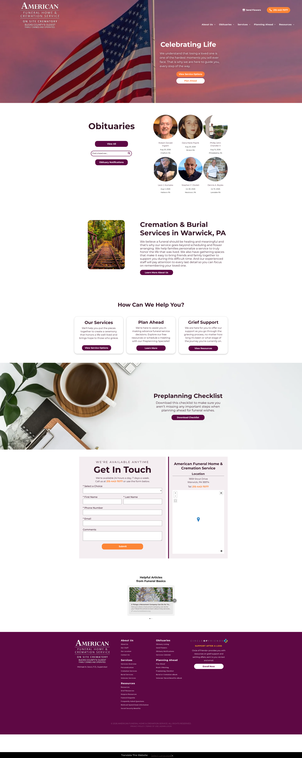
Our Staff (124, 648)
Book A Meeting (162, 667)
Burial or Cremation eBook (166, 674)
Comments (89, 529)
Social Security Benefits (131, 708)
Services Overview (128, 664)
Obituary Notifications (165, 651)
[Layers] (221, 493)
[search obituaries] (129, 153)
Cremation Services (129, 671)
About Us (124, 644)
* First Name (90, 497)
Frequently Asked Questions (132, 701)
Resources (125, 687)
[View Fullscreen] (175, 500)
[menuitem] (208, 24)
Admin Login (166, 726)
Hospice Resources (129, 694)
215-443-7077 (114, 481)
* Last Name (130, 497)
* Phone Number (93, 507)
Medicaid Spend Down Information (135, 705)
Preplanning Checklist (165, 671)
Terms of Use (152, 726)
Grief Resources (127, 691)
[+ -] (198, 522)
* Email (87, 518)
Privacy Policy (137, 726)
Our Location (126, 651)
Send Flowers (161, 648)
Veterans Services (128, 678)
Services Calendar (163, 655)
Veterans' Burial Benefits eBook (169, 678)
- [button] (175, 496)
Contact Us (125, 655)
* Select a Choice (92, 486)
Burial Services (127, 674)
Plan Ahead (160, 664)
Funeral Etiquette (128, 698)
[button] (127, 600)
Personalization (127, 667)
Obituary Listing (162, 644)
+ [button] (175, 493)
